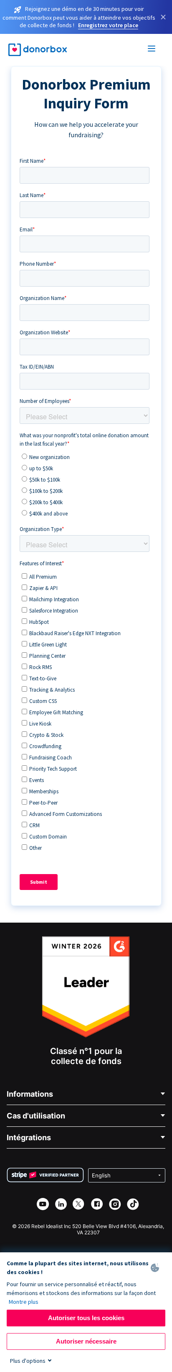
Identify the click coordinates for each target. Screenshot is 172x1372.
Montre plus (23, 1301)
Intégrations (29, 1137)
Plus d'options (28, 1360)
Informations (30, 1094)
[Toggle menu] (152, 50)
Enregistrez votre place (108, 25)
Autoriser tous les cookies (86, 1317)
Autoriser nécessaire (86, 1341)
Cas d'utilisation (36, 1115)
